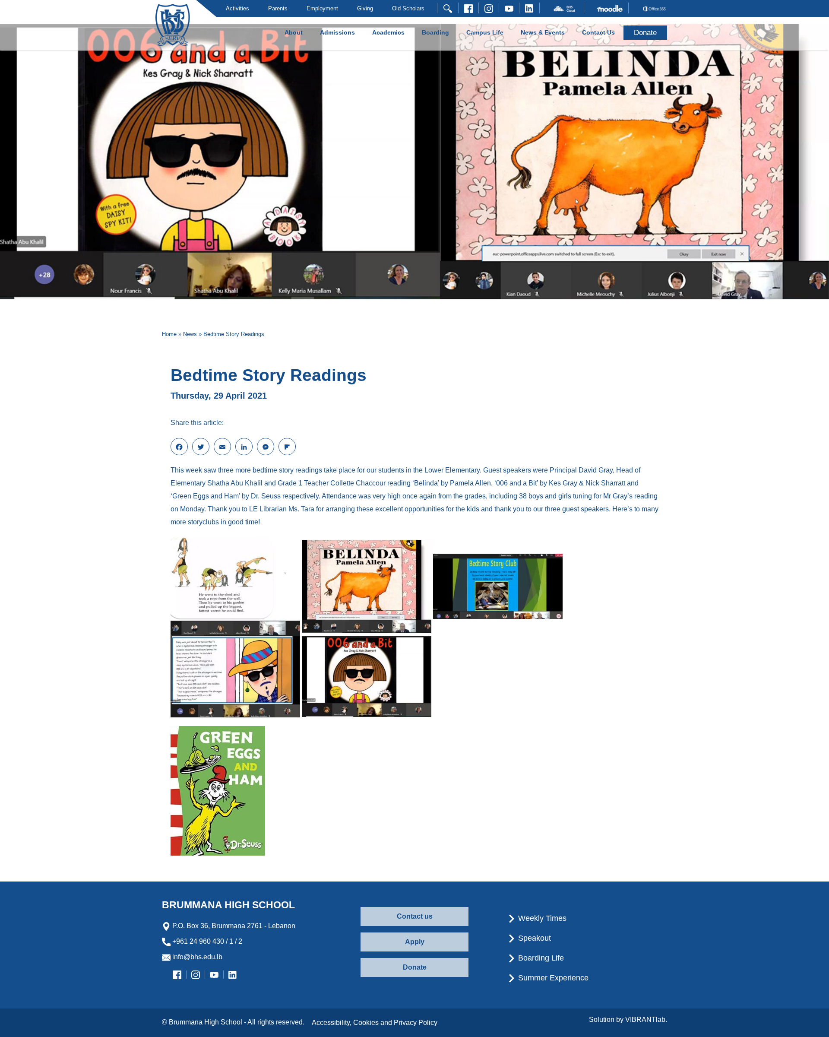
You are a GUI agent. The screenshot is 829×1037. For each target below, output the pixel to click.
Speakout (533, 938)
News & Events (543, 32)
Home (169, 334)
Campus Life (484, 32)
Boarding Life (540, 958)
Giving (365, 8)
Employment (322, 8)
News (190, 334)
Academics (388, 32)
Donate (415, 967)
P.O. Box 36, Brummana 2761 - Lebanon (233, 925)
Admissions (337, 32)
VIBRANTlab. (646, 1019)
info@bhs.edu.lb (196, 957)
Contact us (415, 916)
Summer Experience (552, 978)
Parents (278, 8)
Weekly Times (541, 918)
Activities (237, 8)
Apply (414, 941)
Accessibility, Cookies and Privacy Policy (374, 1022)
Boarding (435, 32)
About (294, 32)
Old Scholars (408, 8)
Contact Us (598, 32)
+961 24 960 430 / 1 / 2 (206, 941)
